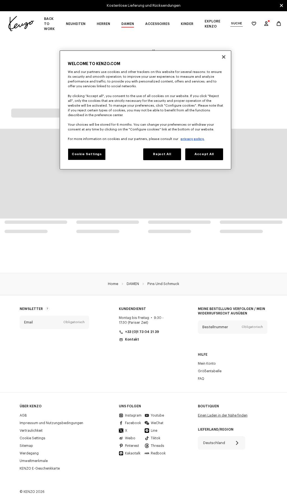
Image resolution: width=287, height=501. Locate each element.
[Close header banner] (281, 5)
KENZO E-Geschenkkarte (40, 468)
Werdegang (29, 453)
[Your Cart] (279, 23)
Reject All (162, 154)
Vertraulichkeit (31, 430)
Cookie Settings (32, 438)
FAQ (201, 378)
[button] (54, 322)
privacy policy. (192, 139)
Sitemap (26, 445)
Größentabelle (209, 371)
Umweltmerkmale (34, 461)
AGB (23, 415)
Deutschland (214, 443)
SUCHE (236, 23)
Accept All (204, 154)
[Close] (223, 57)
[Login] (266, 23)
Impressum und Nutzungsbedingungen (51, 423)
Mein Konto (207, 363)
